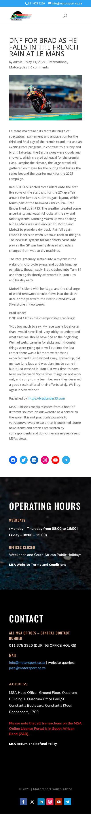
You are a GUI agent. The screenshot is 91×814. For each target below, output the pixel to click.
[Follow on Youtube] (58, 801)
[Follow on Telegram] (67, 801)
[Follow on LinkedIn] (41, 801)
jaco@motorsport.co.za (27, 668)
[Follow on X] (32, 801)
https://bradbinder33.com (46, 398)
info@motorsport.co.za (27, 662)
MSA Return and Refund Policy (33, 744)
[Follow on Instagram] (49, 801)
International (58, 62)
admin (17, 62)
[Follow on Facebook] (23, 801)
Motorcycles (18, 67)
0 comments (39, 67)
